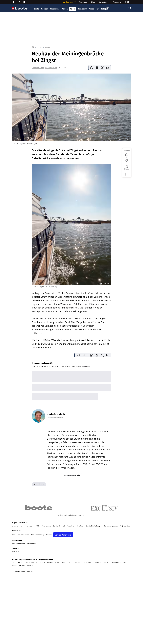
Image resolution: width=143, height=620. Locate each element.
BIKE (63, 563)
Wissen (65, 9)
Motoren (44, 9)
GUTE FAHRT (88, 563)
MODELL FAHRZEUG (102, 563)
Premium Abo (69, 2)
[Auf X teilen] (102, 67)
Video (91, 9)
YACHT (21, 563)
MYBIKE (78, 563)
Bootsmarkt (82, 9)
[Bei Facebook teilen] (97, 67)
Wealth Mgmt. (103, 8)
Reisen (72, 9)
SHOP (14, 563)
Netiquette (86, 366)
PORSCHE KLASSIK (119, 563)
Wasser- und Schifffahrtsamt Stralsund (80, 304)
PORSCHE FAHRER (18, 566)
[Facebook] (13, 2)
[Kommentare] (126, 174)
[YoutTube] (24, 2)
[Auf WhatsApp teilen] (91, 67)
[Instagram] (19, 2)
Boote (36, 9)
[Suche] (129, 8)
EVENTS (30, 566)
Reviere (48, 47)
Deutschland (39, 484)
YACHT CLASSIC (32, 563)
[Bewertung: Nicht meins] (126, 160)
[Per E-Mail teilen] (107, 67)
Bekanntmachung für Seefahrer (58, 307)
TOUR (70, 563)
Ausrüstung (54, 9)
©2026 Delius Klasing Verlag (22, 571)
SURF (57, 563)
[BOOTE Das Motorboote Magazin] (21, 8)
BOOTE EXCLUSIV (46, 563)
